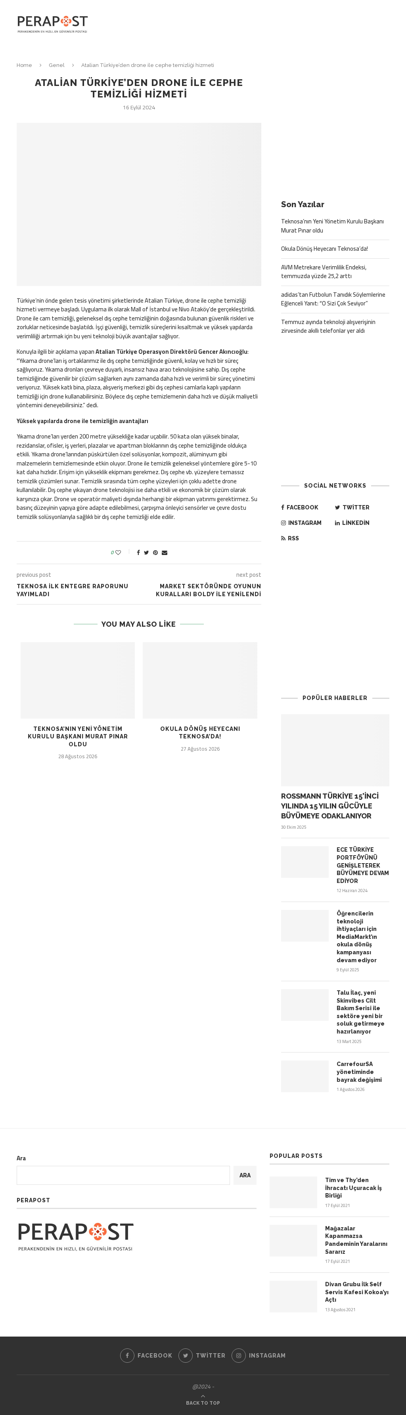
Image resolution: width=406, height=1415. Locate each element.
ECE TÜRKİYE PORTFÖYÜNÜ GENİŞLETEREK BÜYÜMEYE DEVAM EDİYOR (363, 865)
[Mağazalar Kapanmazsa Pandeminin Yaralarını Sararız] (293, 1241)
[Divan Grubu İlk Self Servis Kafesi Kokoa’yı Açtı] (293, 1296)
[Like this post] (123, 552)
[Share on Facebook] (138, 552)
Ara (21, 1158)
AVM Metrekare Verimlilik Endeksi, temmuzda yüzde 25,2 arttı (323, 271)
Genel (57, 65)
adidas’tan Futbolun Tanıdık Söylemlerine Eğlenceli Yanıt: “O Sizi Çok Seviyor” (333, 299)
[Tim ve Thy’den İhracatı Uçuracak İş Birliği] (293, 1192)
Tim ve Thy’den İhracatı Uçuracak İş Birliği (353, 1188)
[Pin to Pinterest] (155, 552)
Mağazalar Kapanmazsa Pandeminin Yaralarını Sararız (356, 1240)
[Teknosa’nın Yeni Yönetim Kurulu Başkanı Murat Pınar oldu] (78, 680)
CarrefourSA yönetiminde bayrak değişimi (359, 1072)
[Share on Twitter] (146, 552)
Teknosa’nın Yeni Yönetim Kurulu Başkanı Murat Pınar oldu (78, 737)
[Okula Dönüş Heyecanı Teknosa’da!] (200, 680)
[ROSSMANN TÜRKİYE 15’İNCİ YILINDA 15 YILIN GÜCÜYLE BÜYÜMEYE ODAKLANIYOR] (335, 750)
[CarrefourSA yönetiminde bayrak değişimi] (305, 1076)
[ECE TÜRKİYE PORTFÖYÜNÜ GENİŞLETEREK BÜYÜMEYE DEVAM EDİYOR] (305, 862)
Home (24, 65)
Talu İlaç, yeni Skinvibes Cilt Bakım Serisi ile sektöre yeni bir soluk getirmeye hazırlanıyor (361, 1012)
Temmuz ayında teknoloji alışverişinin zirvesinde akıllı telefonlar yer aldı (328, 326)
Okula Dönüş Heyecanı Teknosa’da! (324, 248)
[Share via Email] (164, 552)
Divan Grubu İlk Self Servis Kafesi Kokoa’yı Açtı (357, 1292)
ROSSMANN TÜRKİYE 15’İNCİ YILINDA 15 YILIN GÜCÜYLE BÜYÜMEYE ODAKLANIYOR (330, 806)
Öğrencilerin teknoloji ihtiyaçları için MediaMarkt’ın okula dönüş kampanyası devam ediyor (357, 936)
